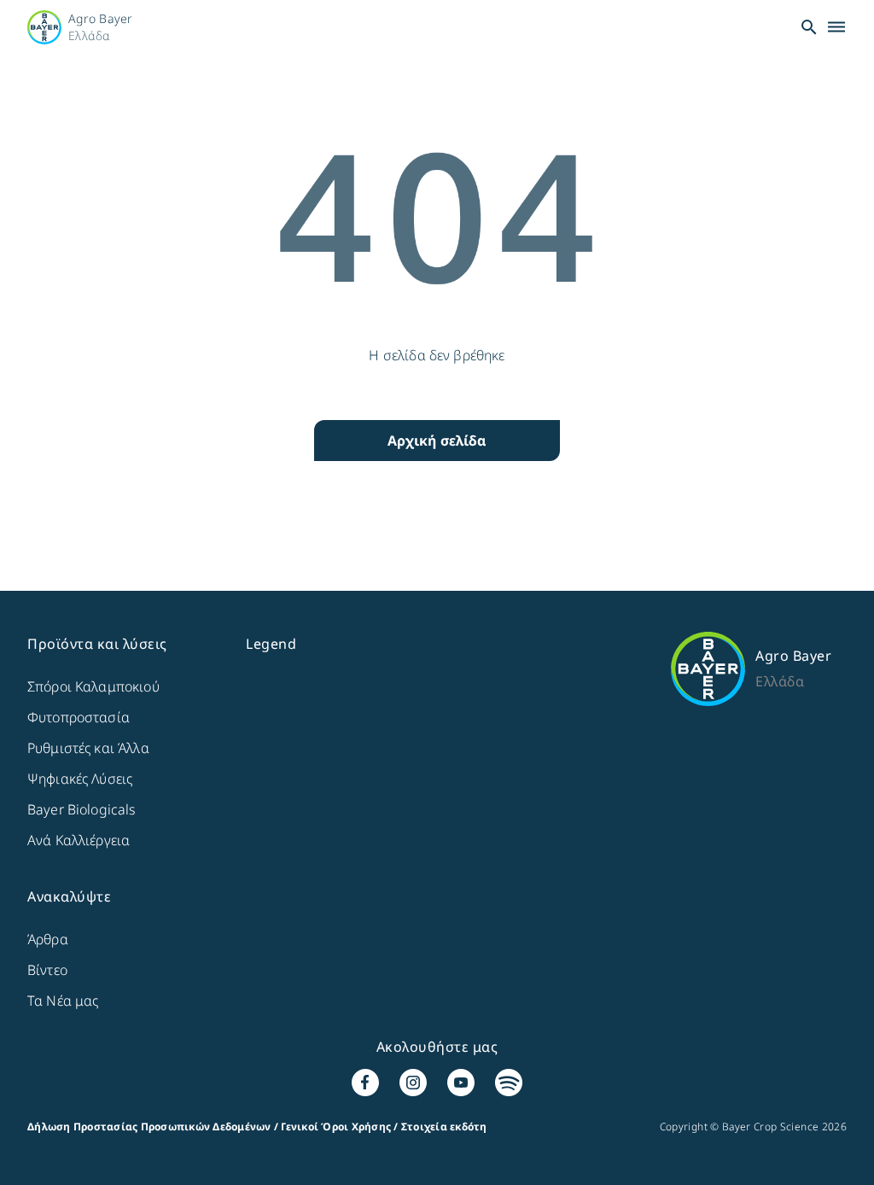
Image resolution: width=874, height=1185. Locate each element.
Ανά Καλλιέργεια (78, 840)
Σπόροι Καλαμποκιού (93, 686)
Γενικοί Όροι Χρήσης (336, 1126)
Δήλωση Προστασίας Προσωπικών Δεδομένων (149, 1126)
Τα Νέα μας (63, 1000)
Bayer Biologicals (82, 809)
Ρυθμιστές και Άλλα (88, 747)
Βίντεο (47, 969)
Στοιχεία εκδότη (444, 1126)
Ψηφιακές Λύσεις (79, 778)
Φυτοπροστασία (78, 717)
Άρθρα (47, 939)
